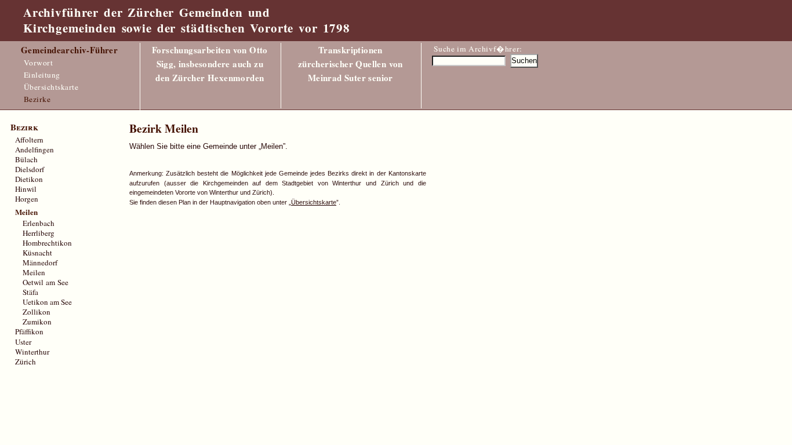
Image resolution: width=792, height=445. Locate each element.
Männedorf (40, 262)
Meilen (34, 272)
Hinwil (26, 189)
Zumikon (37, 321)
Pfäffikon (29, 331)
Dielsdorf (29, 169)
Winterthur (32, 351)
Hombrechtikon (47, 243)
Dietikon (29, 179)
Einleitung (42, 75)
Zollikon (36, 312)
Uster (23, 342)
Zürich (25, 361)
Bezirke (37, 99)
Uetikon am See (47, 302)
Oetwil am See (45, 282)
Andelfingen (34, 149)
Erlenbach (39, 223)
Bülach (26, 159)
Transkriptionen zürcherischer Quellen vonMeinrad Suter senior (350, 63)
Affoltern (29, 139)
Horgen (26, 199)
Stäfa (30, 292)
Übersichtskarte (51, 87)
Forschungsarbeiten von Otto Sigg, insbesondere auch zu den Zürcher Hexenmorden (210, 63)
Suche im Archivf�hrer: (478, 48)
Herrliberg (39, 233)
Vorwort (38, 62)
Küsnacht (37, 252)
